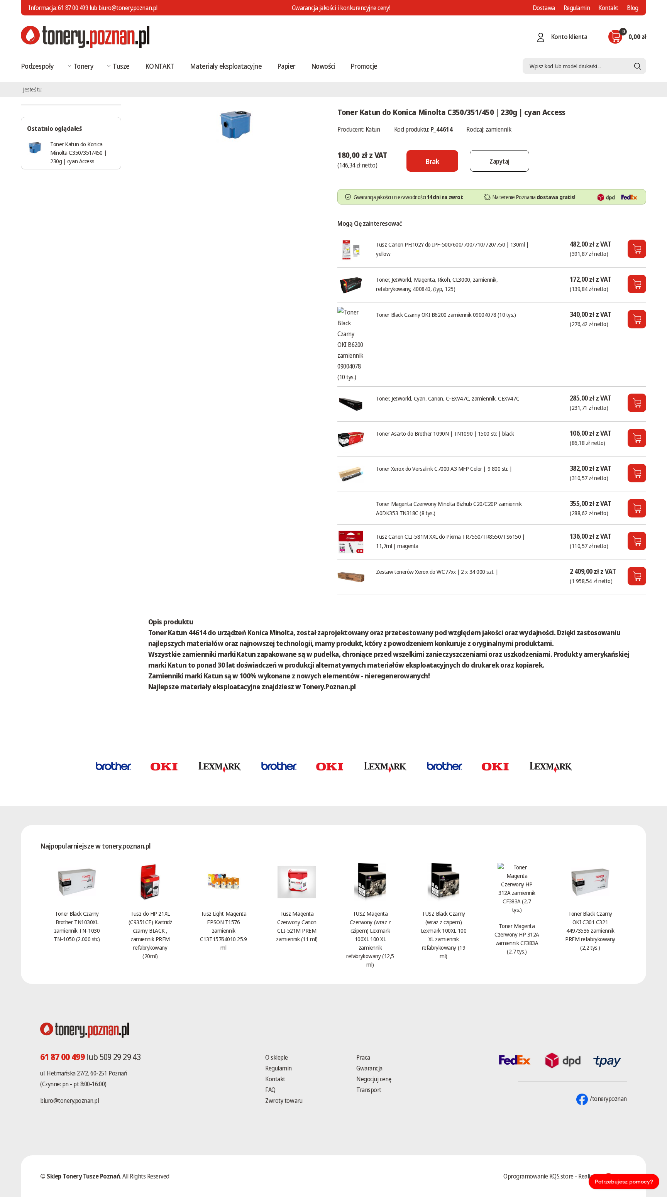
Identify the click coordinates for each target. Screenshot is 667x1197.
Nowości (323, 66)
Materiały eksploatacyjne (226, 66)
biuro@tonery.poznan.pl (69, 1100)
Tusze (121, 66)
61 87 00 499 (73, 7)
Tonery (83, 66)
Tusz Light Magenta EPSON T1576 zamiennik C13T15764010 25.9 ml (223, 930)
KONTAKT (159, 66)
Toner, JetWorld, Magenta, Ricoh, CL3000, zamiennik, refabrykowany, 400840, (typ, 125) (437, 284)
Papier (286, 66)
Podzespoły (37, 66)
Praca (363, 1057)
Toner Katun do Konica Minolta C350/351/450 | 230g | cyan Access (78, 152)
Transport (368, 1089)
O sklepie (276, 1057)
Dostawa (544, 7)
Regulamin (577, 7)
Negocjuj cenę (373, 1079)
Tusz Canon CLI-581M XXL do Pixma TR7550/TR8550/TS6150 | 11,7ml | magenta (450, 541)
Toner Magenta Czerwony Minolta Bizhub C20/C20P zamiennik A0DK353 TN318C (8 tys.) (449, 508)
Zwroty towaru (283, 1100)
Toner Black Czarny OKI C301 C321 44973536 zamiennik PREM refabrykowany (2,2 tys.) (590, 930)
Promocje (364, 66)
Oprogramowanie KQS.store (538, 1176)
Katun (373, 129)
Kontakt (608, 7)
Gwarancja (369, 1068)
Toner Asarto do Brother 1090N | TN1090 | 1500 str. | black (445, 433)
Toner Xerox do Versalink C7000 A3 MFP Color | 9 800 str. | (444, 468)
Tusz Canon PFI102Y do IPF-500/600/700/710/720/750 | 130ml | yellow (452, 248)
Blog (632, 7)
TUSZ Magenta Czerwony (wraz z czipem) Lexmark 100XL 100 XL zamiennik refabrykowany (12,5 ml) (370, 939)
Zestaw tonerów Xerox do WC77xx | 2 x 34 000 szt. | (437, 571)
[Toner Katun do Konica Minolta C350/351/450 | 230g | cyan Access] (235, 123)
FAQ (270, 1089)
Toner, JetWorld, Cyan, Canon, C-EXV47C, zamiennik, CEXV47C (447, 398)
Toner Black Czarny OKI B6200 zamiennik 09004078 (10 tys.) (446, 314)
